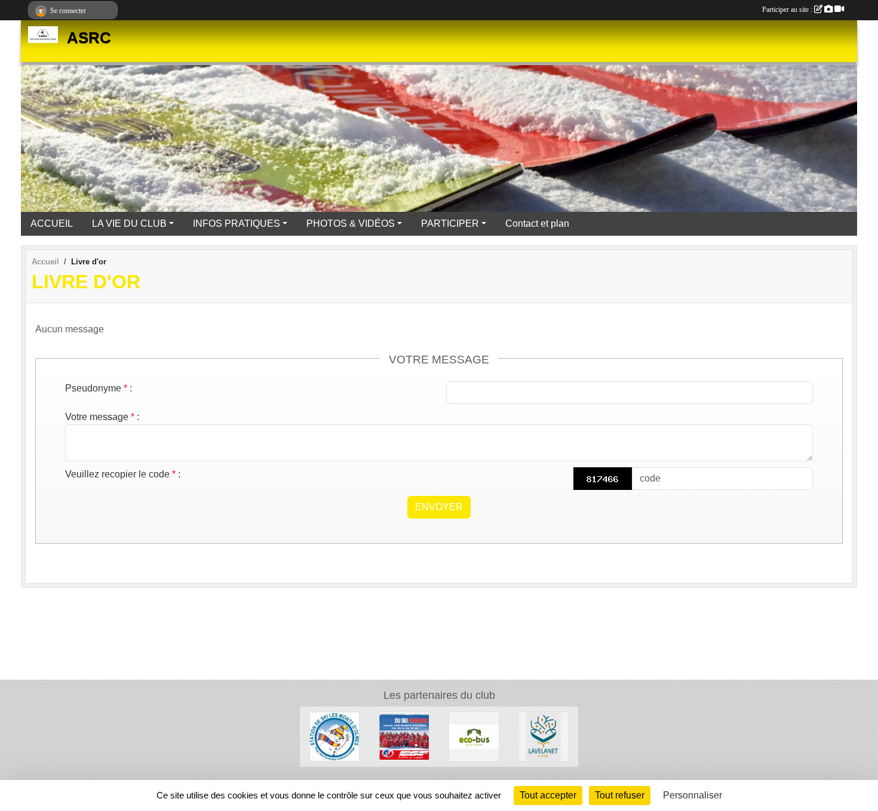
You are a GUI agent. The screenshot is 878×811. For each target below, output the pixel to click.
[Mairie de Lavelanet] (543, 736)
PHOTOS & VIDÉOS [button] (350, 223)
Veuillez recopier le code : (122, 474)
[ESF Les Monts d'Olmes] (404, 736)
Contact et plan (537, 223)
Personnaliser (692, 795)
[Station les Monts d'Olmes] (334, 736)
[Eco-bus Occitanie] (474, 736)
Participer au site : (788, 9)
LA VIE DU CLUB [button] (129, 223)
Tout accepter (548, 795)
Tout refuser (619, 795)
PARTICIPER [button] (450, 223)
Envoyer (439, 507)
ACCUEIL (51, 223)
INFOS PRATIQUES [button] (236, 223)
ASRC (89, 38)
